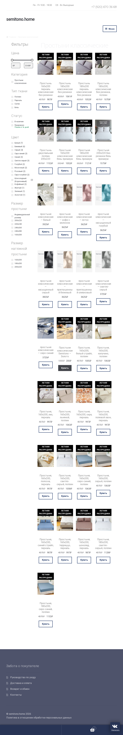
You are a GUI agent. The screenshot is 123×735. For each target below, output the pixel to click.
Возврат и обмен (19, 689)
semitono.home (20, 19)
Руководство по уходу (23, 677)
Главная (12, 37)
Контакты (16, 694)
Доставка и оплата (21, 683)
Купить (45, 107)
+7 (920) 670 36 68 (104, 7)
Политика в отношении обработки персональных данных (39, 717)
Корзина (78, 727)
